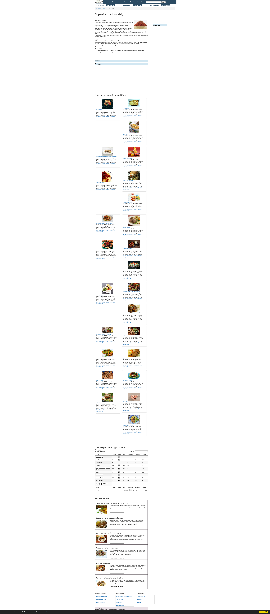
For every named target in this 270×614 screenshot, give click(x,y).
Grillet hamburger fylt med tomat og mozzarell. (106, 156)
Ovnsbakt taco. (126, 108)
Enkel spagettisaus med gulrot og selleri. (105, 223)
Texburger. (98, 402)
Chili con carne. (99, 250)
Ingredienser (124, 1)
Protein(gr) (137, 454)
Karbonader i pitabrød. (128, 380)
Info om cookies (100, 602)
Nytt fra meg (119, 599)
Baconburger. (99, 109)
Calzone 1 (98, 472)
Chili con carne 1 (99, 475)
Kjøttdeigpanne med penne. (129, 314)
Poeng (114, 454)
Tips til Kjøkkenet (121, 605)
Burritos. (124, 335)
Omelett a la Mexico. (127, 202)
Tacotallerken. (99, 295)
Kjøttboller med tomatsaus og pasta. (104, 358)
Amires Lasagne (99, 457)
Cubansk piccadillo (100, 477)
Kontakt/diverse (140, 1)
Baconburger (98, 459)
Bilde (119, 454)
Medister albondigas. (127, 248)
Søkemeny (107, 1)
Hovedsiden (98, 8)
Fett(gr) (144, 454)
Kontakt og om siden (101, 596)
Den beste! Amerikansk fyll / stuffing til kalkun (102, 484)
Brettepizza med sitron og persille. (103, 334)
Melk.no (139, 602)
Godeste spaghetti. (100, 182)
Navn (97, 454)
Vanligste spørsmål (101, 599)
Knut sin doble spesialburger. (129, 180)
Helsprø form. (126, 134)
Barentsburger (99, 462)
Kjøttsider (105, 8)
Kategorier (132, 1)
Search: (132, 451)
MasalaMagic (140, 599)
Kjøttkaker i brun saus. (128, 358)
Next (146, 490)
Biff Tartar (98, 465)
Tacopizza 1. (125, 270)
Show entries (100, 451)
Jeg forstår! (264, 612)
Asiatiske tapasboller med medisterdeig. (131, 291)
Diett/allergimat (115, 1)
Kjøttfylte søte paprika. (128, 158)
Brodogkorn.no (141, 596)
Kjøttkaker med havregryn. (128, 425)
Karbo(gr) (130, 454)
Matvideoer (119, 602)
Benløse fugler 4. (126, 227)
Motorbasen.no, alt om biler (124, 596)
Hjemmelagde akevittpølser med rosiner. (132, 401)
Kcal (124, 454)
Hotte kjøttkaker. (100, 380)
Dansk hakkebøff (99, 480)
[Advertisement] (121, 75)
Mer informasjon (50, 612)
